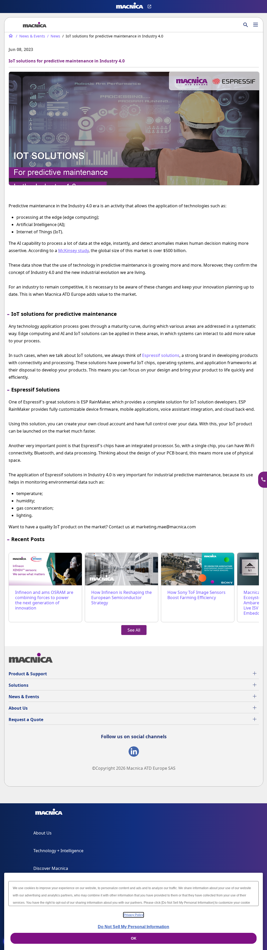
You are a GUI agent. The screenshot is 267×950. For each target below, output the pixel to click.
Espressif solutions (160, 355)
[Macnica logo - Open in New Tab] (129, 6)
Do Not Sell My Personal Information (133, 927)
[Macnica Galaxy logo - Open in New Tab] (48, 812)
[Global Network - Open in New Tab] (150, 6)
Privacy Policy (133, 915)
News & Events (24, 696)
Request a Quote (26, 719)
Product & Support (28, 674)
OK (133, 938)
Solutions (18, 685)
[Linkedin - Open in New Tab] (134, 752)
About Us (18, 708)
